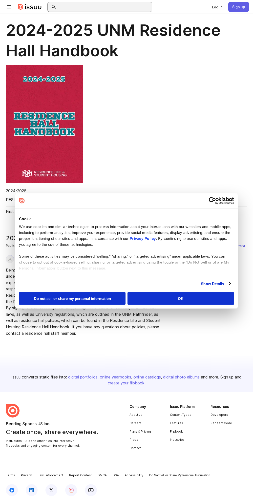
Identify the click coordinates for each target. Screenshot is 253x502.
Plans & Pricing (140, 431)
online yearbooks (115, 377)
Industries (177, 439)
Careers (135, 423)
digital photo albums (181, 377)
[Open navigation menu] (9, 7)
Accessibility (134, 475)
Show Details (212, 283)
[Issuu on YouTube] (91, 490)
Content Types (180, 415)
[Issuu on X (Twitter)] (51, 490)
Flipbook (176, 431)
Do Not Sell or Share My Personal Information (179, 475)
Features (176, 423)
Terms (10, 475)
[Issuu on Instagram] (71, 490)
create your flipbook (126, 382)
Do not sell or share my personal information (72, 298)
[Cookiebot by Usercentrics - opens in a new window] (212, 201)
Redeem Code (221, 423)
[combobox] (104, 7)
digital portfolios (83, 377)
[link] (217, 7)
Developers (219, 415)
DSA (116, 475)
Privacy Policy (143, 238)
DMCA (102, 475)
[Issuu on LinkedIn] (32, 490)
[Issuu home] (29, 7)
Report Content (80, 475)
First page (15, 211)
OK (181, 298)
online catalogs (147, 377)
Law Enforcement (50, 475)
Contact (135, 448)
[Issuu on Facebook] (12, 490)
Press (133, 439)
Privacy (26, 475)
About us (135, 415)
